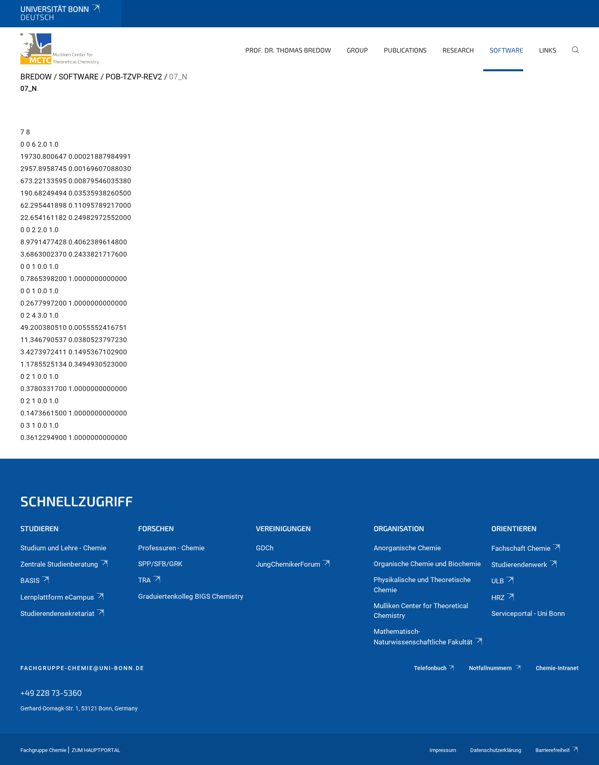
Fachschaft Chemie (521, 548)
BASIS (30, 580)
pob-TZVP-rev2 (134, 76)
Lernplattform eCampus (57, 597)
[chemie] (59, 48)
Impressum (442, 750)
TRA (144, 580)
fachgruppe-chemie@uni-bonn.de (82, 668)
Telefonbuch (430, 668)
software (506, 50)
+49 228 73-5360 (51, 692)
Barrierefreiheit (552, 750)
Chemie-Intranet (557, 668)
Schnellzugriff (76, 500)
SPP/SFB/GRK (160, 564)
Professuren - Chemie (171, 548)
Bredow (36, 76)
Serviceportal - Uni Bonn (528, 613)
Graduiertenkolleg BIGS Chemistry (190, 596)
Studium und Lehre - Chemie (63, 548)
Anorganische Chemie (407, 548)
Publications (405, 50)
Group (357, 50)
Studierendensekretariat (57, 613)
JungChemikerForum (288, 564)
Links (547, 50)
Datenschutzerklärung (495, 750)
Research (458, 50)
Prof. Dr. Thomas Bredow (288, 50)
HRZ (497, 598)
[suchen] (572, 55)
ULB (497, 581)
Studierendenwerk (519, 565)
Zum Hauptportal (96, 750)
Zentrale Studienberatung (59, 564)
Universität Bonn (54, 8)
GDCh (264, 548)
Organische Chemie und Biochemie (427, 564)
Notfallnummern (491, 668)
